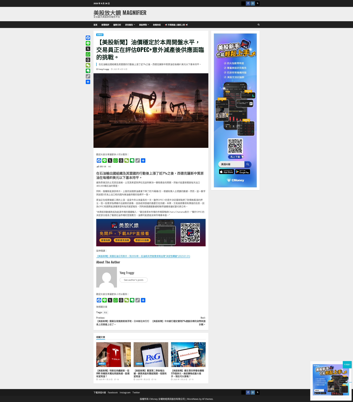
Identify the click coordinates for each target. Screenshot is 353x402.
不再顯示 (347, 364)
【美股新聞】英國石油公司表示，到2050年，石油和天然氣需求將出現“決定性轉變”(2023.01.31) (143, 256)
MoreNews (193, 398)
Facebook (113, 392)
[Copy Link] (88, 76)
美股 (105, 312)
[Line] (88, 43)
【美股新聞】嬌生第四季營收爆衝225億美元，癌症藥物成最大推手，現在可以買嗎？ (188, 354)
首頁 (95, 24)
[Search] (259, 24)
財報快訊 (157, 24)
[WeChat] (88, 65)
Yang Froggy (103, 69)
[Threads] (88, 60)
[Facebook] (88, 38)
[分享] (88, 82)
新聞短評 (105, 24)
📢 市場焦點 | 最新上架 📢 (176, 24)
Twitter (136, 392)
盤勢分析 (117, 24)
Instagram (125, 392)
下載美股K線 (99, 392)
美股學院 (143, 24)
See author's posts (133, 279)
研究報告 (129, 24)
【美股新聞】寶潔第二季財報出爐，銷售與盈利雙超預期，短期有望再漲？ (151, 354)
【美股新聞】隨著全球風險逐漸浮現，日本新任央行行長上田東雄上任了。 (122, 321)
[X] (88, 49)
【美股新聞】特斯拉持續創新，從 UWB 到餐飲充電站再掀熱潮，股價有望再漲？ (113, 354)
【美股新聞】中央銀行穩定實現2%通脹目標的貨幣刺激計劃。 (178, 321)
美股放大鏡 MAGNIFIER (119, 12)
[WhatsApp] (88, 54)
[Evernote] (88, 71)
